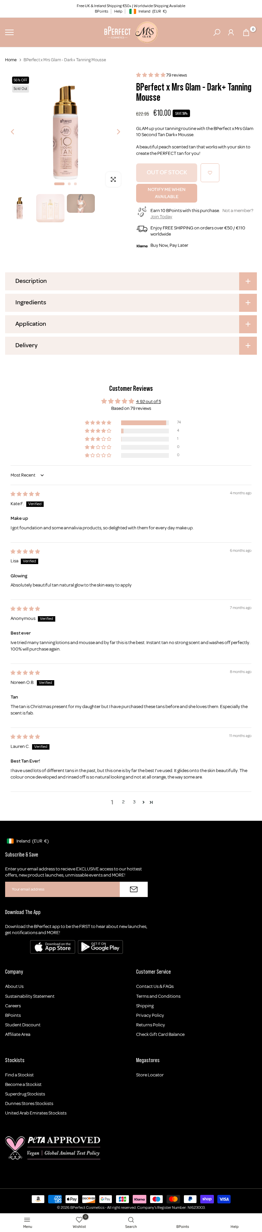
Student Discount (23, 1025)
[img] (25, 494)
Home (11, 60)
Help (118, 11)
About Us (14, 986)
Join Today (161, 217)
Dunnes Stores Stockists (29, 1103)
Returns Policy (150, 1025)
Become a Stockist (23, 1084)
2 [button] (123, 802)
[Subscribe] (134, 889)
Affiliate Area (17, 1034)
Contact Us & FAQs (155, 986)
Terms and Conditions (158, 996)
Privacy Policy (150, 1015)
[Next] (113, 132)
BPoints (101, 11)
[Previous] (18, 132)
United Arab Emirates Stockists (36, 1113)
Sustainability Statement (30, 996)
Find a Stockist (19, 1075)
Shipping (145, 1006)
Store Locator (150, 1075)
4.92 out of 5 (148, 401)
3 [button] (134, 802)
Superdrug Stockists (25, 1094)
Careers (13, 1006)
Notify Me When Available (167, 193)
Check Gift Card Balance (160, 1034)
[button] (151, 75)
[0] (246, 32)
